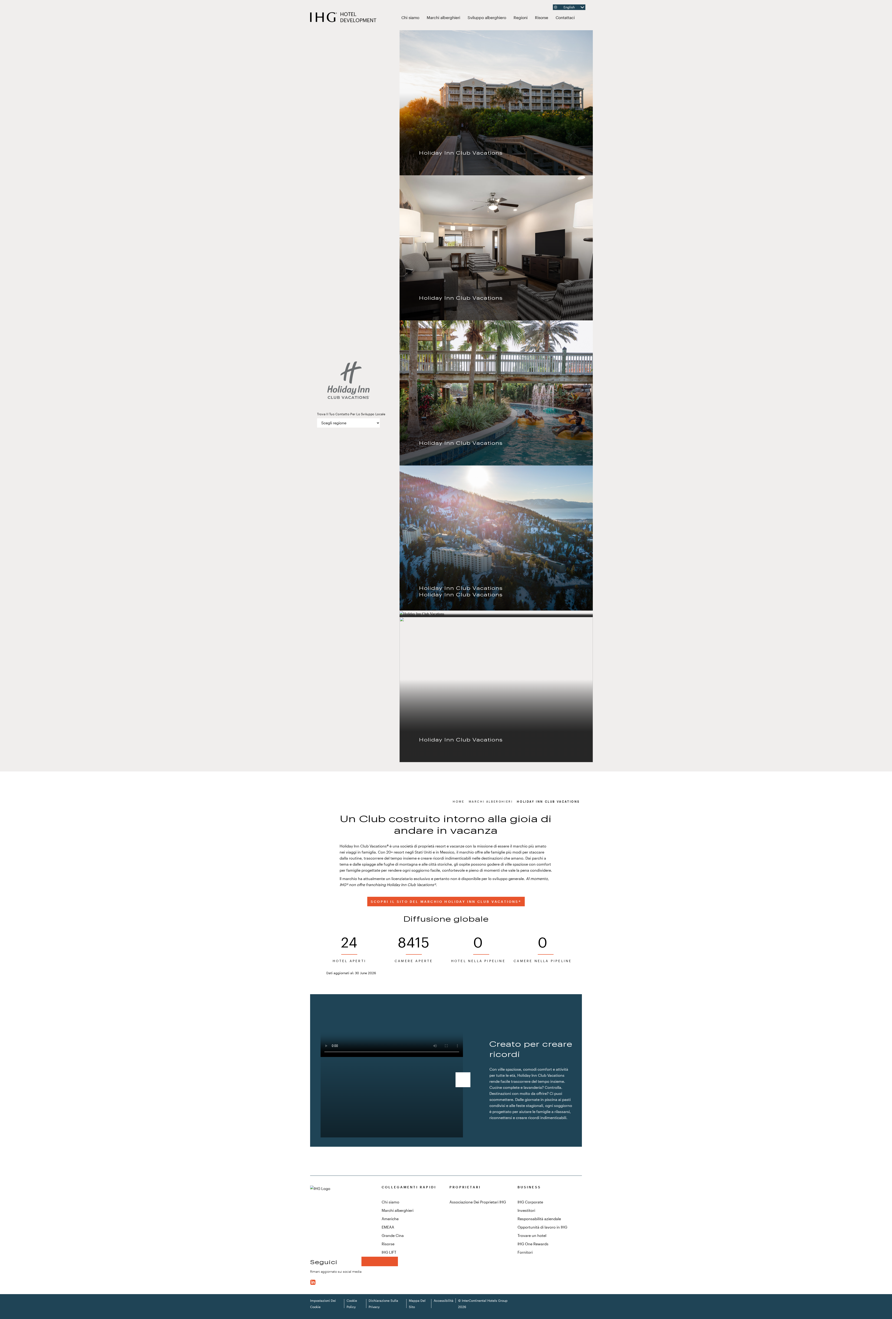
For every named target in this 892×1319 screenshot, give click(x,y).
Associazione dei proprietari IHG (477, 1202)
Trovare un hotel (532, 1235)
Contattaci (565, 17)
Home (458, 801)
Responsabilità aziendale (539, 1218)
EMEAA (388, 1227)
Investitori (526, 1210)
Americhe (390, 1218)
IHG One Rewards (533, 1244)
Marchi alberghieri (445, 17)
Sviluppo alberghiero (489, 17)
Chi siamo (410, 17)
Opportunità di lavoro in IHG (542, 1227)
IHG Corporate (530, 1202)
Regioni (522, 17)
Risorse (543, 17)
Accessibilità (443, 1300)
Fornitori (525, 1252)
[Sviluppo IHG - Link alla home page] (344, 17)
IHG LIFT (389, 1252)
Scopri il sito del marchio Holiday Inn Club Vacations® (446, 902)
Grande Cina (393, 1235)
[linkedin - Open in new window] (313, 1281)
